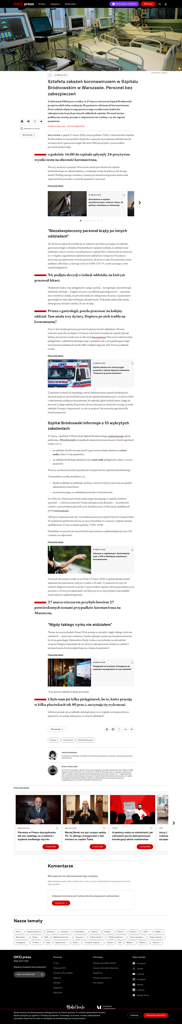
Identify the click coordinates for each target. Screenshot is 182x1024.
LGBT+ (115, 828)
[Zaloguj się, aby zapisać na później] (57, 828)
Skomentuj (27, 135)
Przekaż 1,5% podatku (63, 973)
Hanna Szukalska (69, 752)
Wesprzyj (148, 4)
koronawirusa (99, 337)
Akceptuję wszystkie (155, 1015)
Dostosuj (134, 1015)
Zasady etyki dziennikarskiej (105, 968)
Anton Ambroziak (69, 766)
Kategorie (55, 4)
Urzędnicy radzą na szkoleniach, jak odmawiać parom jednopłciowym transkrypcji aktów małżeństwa (132, 836)
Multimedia (70, 4)
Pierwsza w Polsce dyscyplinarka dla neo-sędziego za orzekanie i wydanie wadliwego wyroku (37, 836)
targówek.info (61, 510)
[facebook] (113, 729)
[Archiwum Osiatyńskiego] (106, 1007)
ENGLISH (57, 992)
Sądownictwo (24, 828)
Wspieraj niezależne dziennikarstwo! (30, 967)
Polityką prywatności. (50, 1015)
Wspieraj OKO (59, 968)
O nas (55, 963)
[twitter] (119, 729)
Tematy (41, 4)
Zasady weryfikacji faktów (104, 963)
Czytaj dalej (50, 846)
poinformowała (116, 436)
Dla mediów (98, 983)
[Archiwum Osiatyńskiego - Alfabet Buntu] (75, 1007)
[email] (125, 729)
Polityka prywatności (102, 978)
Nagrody (57, 978)
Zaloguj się (60, 903)
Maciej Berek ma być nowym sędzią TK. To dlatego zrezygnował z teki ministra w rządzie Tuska (85, 836)
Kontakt (56, 983)
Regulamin (98, 973)
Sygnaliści (57, 988)
